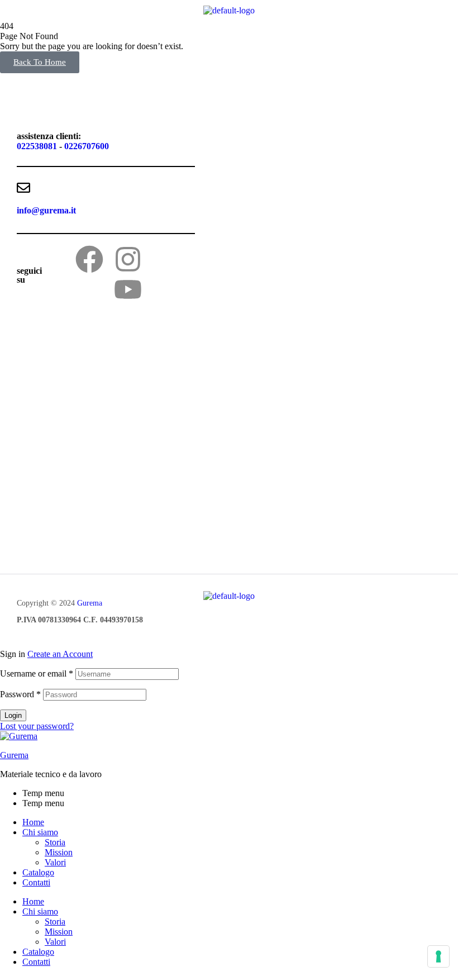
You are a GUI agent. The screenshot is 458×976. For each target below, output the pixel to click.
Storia (55, 842)
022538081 (37, 146)
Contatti (36, 882)
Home (33, 822)
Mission (59, 852)
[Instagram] (128, 259)
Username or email (36, 673)
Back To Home (39, 62)
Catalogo (38, 872)
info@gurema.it (46, 210)
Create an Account (60, 654)
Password (20, 694)
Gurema (89, 603)
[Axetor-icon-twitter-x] (166, 259)
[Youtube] (128, 289)
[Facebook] (89, 259)
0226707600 (86, 146)
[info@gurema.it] (23, 187)
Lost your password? (37, 726)
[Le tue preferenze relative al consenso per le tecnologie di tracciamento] (438, 956)
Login (13, 715)
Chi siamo (40, 832)
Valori (55, 862)
